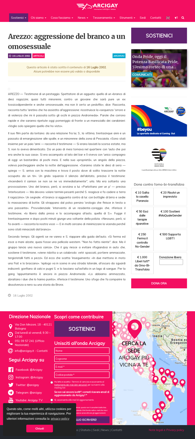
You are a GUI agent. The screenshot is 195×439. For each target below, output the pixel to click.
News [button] (82, 17)
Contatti (155, 17)
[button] (176, 17)
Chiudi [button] (39, 428)
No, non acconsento (63, 403)
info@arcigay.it (24, 351)
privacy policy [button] (60, 418)
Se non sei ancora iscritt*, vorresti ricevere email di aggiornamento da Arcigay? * (81, 393)
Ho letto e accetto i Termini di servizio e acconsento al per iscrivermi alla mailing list (79, 384)
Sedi (143, 17)
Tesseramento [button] (103, 17)
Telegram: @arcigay (29, 392)
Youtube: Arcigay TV (29, 400)
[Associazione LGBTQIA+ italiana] (97, 5)
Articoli (38, 55)
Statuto (85, 430)
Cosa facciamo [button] (61, 17)
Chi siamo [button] (37, 17)
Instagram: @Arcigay (29, 377)
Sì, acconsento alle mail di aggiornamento (74, 400)
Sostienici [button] (17, 17)
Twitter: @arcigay (27, 385)
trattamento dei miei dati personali (70, 385)
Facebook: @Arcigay (29, 369)
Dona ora (159, 283)
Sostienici (159, 35)
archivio (119, 55)
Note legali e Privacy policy (166, 430)
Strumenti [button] (126, 17)
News (105, 430)
